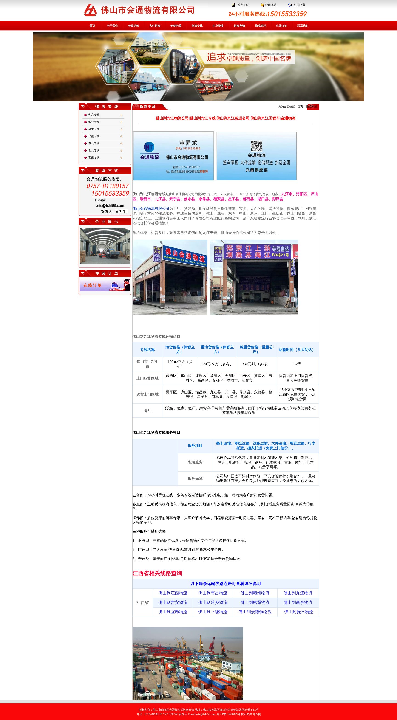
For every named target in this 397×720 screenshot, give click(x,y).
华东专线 (93, 114)
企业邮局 (299, 4)
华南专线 (93, 136)
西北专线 (93, 150)
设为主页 (243, 4)
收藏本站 (270, 4)
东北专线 (93, 143)
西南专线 (93, 157)
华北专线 (93, 122)
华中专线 (93, 129)
